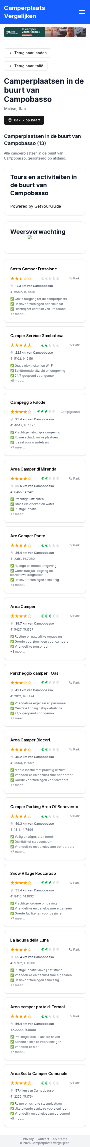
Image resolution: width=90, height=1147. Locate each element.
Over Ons (60, 1139)
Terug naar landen (30, 53)
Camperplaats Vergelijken (24, 12)
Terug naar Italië (28, 66)
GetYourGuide (47, 206)
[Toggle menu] (82, 12)
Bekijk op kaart (27, 120)
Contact (43, 1139)
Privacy (28, 1139)
